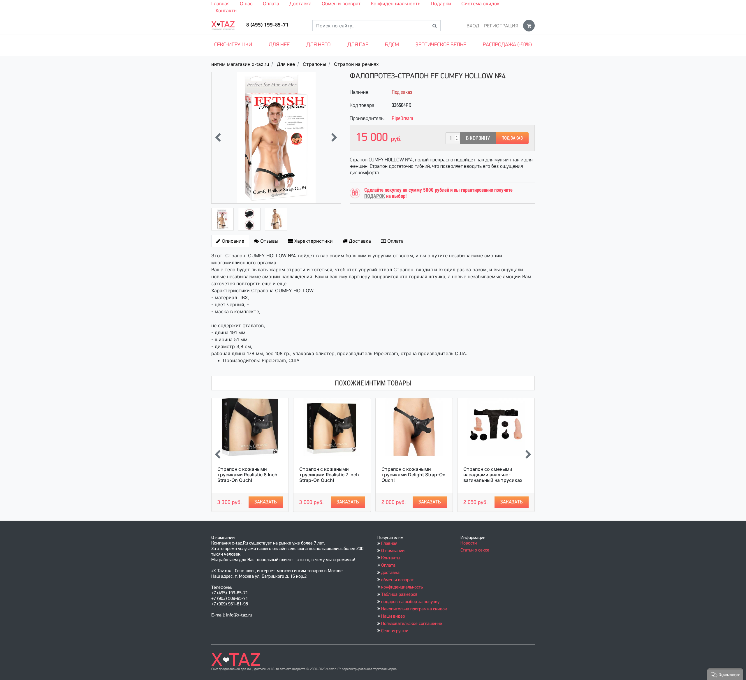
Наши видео (393, 616)
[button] (725, 674)
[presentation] (217, 138)
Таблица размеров (399, 594)
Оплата (271, 3)
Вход (473, 26)
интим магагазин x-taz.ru (240, 64)
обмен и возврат (397, 580)
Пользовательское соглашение (411, 623)
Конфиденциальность (395, 3)
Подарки (441, 3)
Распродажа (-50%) (507, 45)
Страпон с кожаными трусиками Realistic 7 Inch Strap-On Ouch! (329, 474)
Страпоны (314, 64)
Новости (468, 543)
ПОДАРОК (374, 196)
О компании (392, 551)
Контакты (226, 10)
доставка (390, 572)
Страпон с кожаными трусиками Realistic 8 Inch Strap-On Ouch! (247, 474)
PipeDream (402, 118)
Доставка (300, 3)
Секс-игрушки (233, 45)
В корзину (478, 138)
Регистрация (501, 26)
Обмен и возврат (341, 3)
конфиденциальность (402, 587)
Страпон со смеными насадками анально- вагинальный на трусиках (492, 474)
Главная (220, 3)
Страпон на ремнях (356, 64)
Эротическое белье (441, 45)
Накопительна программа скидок (414, 609)
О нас (246, 3)
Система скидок (480, 3)
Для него (318, 45)
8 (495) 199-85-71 (267, 25)
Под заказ (512, 138)
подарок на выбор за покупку (410, 602)
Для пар (357, 45)
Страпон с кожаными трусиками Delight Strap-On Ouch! (413, 474)
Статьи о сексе (474, 550)
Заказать (265, 502)
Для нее (279, 45)
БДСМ (392, 45)
